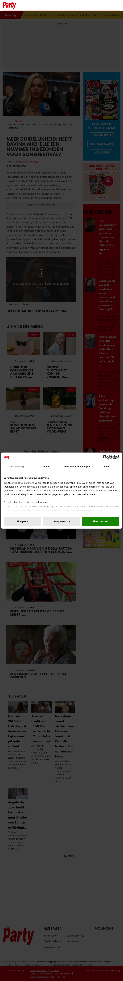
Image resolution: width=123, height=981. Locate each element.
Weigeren (22, 521)
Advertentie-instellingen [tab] (76, 466)
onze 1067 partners (22, 482)
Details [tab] (45, 466)
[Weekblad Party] (47, 5)
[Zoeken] (117, 5)
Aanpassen (59, 521)
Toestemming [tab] (16, 466)
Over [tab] (107, 466)
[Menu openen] (97, 5)
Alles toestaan (100, 521)
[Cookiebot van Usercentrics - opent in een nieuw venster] (105, 457)
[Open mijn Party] (108, 5)
